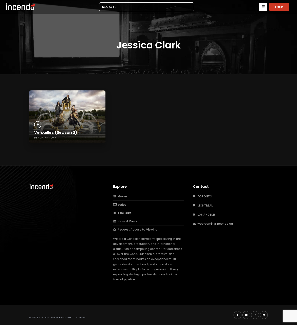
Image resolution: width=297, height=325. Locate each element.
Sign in (279, 6)
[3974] (37, 124)
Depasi (83, 318)
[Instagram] (255, 315)
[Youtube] (246, 315)
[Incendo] (41, 186)
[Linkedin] (264, 315)
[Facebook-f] (237, 315)
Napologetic (67, 318)
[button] (263, 7)
